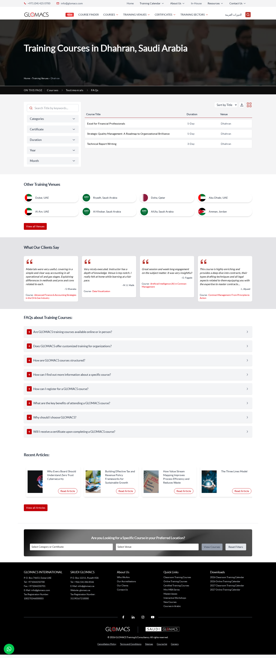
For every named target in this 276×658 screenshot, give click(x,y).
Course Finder (88, 14)
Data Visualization (101, 291)
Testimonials (75, 90)
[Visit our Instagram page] (143, 617)
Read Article (67, 491)
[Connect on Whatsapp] (9, 649)
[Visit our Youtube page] (153, 617)
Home (130, 3)
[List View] (249, 105)
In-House (196, 3)
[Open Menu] (248, 14)
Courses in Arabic (172, 606)
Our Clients (122, 585)
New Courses (170, 602)
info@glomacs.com (72, 3)
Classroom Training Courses (177, 577)
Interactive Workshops (175, 598)
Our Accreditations (126, 581)
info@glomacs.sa (86, 586)
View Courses (212, 546)
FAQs (95, 90)
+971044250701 (36, 586)
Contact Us (122, 589)
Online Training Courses (175, 581)
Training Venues (40, 78)
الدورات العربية (233, 14)
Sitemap (149, 644)
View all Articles (35, 507)
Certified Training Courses (176, 585)
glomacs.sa (84, 590)
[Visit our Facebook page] (123, 617)
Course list (162, 644)
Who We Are (123, 577)
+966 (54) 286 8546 (84, 582)
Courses (52, 90)
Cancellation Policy (106, 644)
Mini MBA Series (172, 589)
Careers (175, 644)
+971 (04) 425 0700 (39, 3)
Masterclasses (170, 594)
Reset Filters (235, 546)
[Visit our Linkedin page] (133, 617)
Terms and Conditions (130, 644)
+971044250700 (36, 582)
